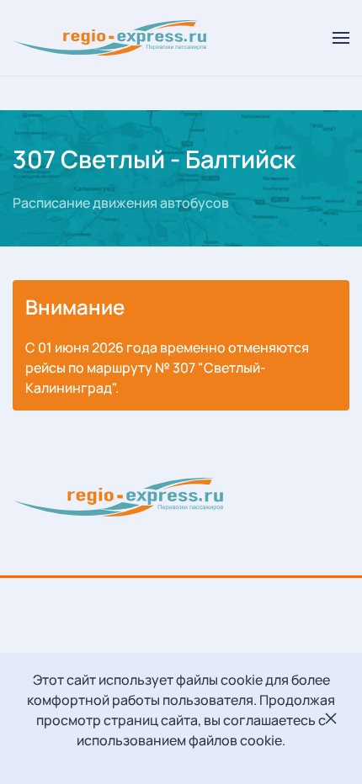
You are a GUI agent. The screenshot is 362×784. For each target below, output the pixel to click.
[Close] (331, 718)
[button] (341, 38)
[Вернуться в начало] (112, 38)
